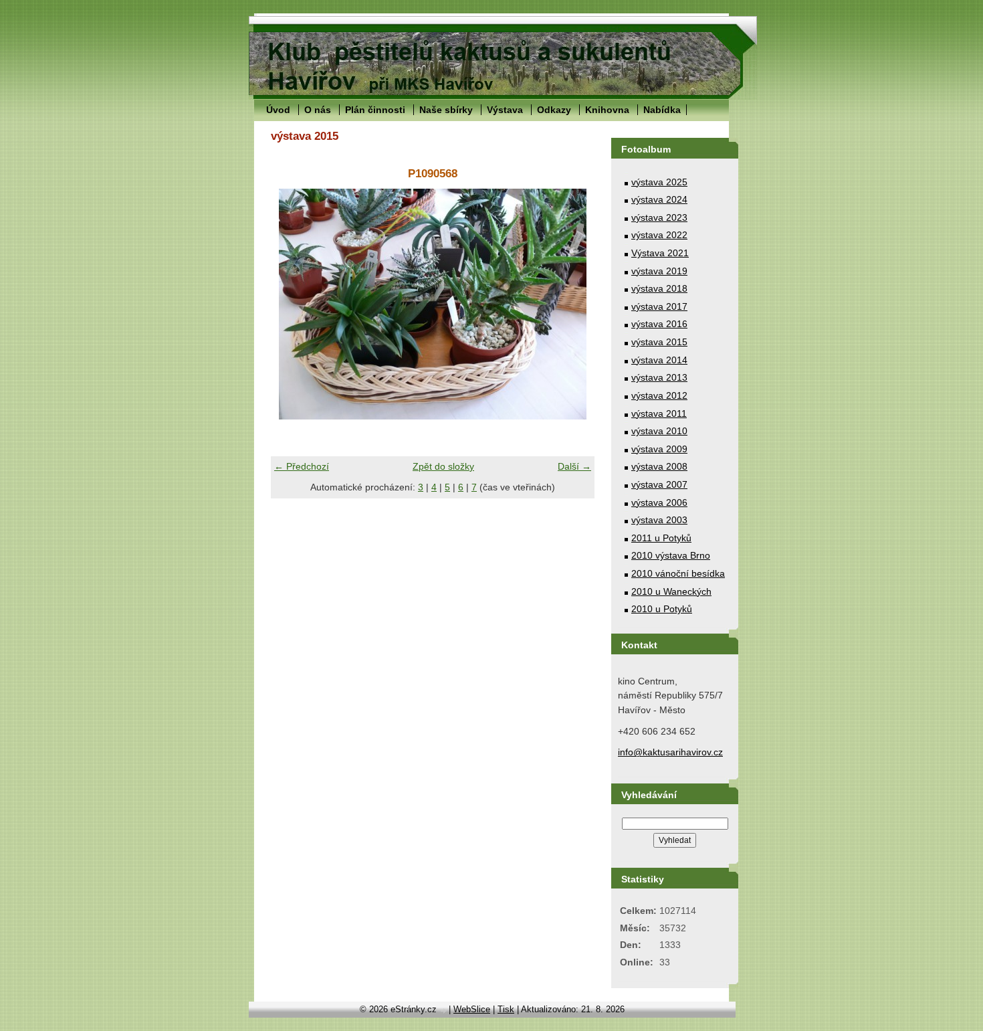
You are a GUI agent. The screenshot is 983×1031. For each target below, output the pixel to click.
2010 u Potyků (661, 608)
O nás (317, 109)
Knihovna (607, 109)
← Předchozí (301, 466)
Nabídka (662, 109)
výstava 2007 (659, 484)
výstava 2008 (659, 466)
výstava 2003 (659, 519)
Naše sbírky (446, 109)
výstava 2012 (659, 395)
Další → (574, 466)
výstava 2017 (659, 306)
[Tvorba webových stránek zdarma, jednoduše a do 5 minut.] (444, 1011)
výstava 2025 (659, 182)
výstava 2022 (659, 234)
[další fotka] (573, 304)
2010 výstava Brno (670, 555)
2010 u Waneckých (671, 591)
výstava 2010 (659, 431)
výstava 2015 (659, 342)
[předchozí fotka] (293, 304)
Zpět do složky (443, 466)
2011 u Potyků (661, 538)
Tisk (506, 1009)
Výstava (505, 109)
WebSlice (471, 1009)
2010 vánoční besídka (678, 573)
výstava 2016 (659, 323)
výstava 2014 (659, 360)
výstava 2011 (659, 413)
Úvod (278, 109)
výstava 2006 (659, 502)
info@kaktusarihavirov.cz (670, 752)
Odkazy (554, 109)
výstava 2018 (659, 288)
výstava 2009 (659, 449)
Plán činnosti (375, 109)
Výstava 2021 (660, 253)
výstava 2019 (659, 271)
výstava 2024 (659, 199)
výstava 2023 (659, 217)
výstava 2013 (659, 377)
